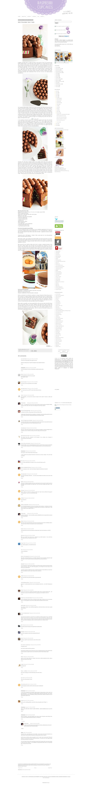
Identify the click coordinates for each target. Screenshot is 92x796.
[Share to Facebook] (35, 351)
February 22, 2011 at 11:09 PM (32, 388)
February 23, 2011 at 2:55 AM (34, 435)
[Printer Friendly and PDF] (48, 346)
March (58, 111)
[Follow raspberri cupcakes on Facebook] (62, 26)
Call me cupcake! (59, 341)
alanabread (58, 304)
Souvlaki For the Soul (59, 320)
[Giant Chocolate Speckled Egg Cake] (61, 51)
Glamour (57, 283)
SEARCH (42, 16)
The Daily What (58, 260)
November (59, 99)
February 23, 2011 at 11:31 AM (29, 521)
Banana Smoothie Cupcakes (61, 118)
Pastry (57, 82)
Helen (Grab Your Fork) (25, 435)
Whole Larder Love (59, 305)
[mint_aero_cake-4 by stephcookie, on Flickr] (35, 106)
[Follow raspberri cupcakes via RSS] (68, 33)
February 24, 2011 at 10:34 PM (31, 605)
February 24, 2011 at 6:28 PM (28, 590)
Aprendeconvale (24, 388)
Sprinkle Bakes (58, 319)
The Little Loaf (58, 313)
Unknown (22, 490)
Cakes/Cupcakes (26, 350)
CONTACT (29, 16)
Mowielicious (58, 331)
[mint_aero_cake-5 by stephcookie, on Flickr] (35, 160)
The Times (57, 275)
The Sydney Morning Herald (60, 261)
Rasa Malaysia (58, 256)
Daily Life (57, 284)
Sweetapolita (58, 317)
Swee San (22, 535)
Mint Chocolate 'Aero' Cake (61, 115)
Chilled (57, 75)
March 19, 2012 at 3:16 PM (34, 723)
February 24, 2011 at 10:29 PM (37, 597)
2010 (57, 123)
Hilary (22, 656)
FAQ (38, 16)
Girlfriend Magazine (59, 286)
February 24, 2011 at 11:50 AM (34, 582)
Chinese (57, 76)
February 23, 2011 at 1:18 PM (29, 528)
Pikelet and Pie (58, 323)
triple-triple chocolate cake (41, 71)
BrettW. (22, 700)
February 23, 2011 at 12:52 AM (37, 420)
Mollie (22, 481)
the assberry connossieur (25, 644)
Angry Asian (23, 543)
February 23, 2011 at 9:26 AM (30, 490)
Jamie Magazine (58, 274)
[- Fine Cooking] (58, 238)
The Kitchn (57, 253)
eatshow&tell (58, 301)
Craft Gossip (58, 257)
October (58, 101)
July (57, 105)
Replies (23, 721)
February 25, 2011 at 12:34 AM (34, 613)
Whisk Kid (57, 306)
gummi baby (23, 605)
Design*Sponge (58, 289)
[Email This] (31, 351)
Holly (22, 638)
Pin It (51, 346)
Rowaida (22, 631)
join (67, 351)
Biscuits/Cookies (58, 68)
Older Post (50, 767)
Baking (22, 350)
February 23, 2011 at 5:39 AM (30, 460)
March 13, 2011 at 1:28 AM (30, 690)
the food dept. (58, 294)
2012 (57, 95)
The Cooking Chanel (59, 265)
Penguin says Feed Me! (60, 326)
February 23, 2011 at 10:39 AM (32, 513)
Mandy (22, 521)
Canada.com (58, 280)
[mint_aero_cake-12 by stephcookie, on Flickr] (35, 288)
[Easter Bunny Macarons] (59, 61)
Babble (57, 258)
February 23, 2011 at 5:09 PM (28, 549)
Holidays (57, 77)
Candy (57, 73)
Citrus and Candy (59, 340)
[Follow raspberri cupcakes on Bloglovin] (63, 36)
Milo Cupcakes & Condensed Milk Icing (62, 170)
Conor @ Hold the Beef (25, 613)
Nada (22, 374)
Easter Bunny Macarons (60, 167)
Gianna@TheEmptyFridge (25, 410)
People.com (58, 263)
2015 (57, 91)
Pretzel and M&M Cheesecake (61, 168)
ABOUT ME (24, 16)
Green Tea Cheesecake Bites (62, 117)
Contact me (57, 358)
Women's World (58, 276)
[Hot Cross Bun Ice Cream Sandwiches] (62, 62)
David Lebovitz (58, 338)
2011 (57, 97)
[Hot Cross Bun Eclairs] (68, 61)
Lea (21, 677)
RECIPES (34, 16)
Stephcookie (23, 513)
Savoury (57, 85)
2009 (57, 125)
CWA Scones (58, 171)
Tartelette (57, 315)
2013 (57, 94)
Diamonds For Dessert (59, 337)
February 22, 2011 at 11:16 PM (29, 395)
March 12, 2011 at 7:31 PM (31, 684)
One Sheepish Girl (59, 327)
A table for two (58, 346)
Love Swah (58, 332)
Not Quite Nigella (59, 328)
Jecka (22, 395)
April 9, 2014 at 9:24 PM (27, 732)
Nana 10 (57, 262)
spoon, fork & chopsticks (60, 295)
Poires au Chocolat (59, 322)
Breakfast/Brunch (59, 71)
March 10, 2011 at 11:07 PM (27, 677)
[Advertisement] (65, 204)
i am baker (57, 300)
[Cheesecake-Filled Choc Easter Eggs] (68, 60)
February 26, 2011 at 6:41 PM (28, 638)
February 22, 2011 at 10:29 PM (31, 367)
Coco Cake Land (24, 684)
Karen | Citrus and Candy (25, 443)
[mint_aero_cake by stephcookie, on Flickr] (35, 118)
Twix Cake (57, 166)
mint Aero (30, 67)
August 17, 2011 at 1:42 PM (30, 707)
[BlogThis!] (32, 351)
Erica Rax (57, 336)
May (57, 108)
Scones (57, 86)
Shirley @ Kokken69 (24, 504)
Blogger (48, 782)
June (58, 107)
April (58, 110)
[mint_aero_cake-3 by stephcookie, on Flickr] (35, 344)
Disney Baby (58, 279)
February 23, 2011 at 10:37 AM (34, 504)
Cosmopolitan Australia (60, 288)
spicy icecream (58, 296)
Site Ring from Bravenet (64, 352)
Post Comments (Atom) (26, 769)
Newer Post (20, 767)
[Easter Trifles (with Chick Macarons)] (59, 60)
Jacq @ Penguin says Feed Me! (26, 420)
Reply (22, 364)
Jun (21, 549)
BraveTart (57, 342)
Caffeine (22, 498)
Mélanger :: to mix (59, 329)
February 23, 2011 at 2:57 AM (35, 443)
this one (38, 230)
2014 (57, 92)
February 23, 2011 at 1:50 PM (31, 543)
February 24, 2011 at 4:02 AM (29, 575)
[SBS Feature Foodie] (59, 249)
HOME (19, 16)
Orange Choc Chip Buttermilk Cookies (63, 114)
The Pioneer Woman (59, 267)
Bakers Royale (58, 343)
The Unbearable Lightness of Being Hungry (63, 310)
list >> (59, 351)
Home (35, 767)
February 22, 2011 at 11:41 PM (35, 410)
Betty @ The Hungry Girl (25, 556)
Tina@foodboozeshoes (25, 582)
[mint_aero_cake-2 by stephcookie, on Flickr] (35, 61)
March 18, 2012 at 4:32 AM (30, 714)
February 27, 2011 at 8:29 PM (29, 664)
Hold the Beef (58, 333)
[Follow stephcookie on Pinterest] (61, 33)
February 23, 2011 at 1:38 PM (30, 535)
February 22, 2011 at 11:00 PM (28, 374)
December (59, 98)
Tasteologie (58, 252)
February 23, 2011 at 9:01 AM (28, 481)
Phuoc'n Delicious (59, 324)
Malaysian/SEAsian (59, 81)
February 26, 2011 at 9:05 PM (35, 644)
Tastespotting (58, 251)
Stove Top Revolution (59, 318)
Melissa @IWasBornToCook (26, 467)
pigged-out (57, 297)
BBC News (57, 285)
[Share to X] (33, 351)
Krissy (22, 528)
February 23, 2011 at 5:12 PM (35, 556)
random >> (64, 351)
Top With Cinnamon (59, 309)
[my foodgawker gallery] (58, 245)
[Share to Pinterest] (36, 351)
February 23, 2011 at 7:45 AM (36, 467)
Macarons (57, 80)
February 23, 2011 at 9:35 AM (29, 498)
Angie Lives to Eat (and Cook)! (26, 597)
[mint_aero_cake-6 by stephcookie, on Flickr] (35, 209)
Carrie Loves (60, 402)
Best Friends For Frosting (60, 266)
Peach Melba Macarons (61, 120)
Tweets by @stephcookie (59, 222)
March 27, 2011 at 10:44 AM (28, 700)
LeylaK (22, 664)
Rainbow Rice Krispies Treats (61, 169)
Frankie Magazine (59, 272)
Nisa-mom (23, 460)
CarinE (22, 575)
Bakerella (57, 345)
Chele (22, 590)
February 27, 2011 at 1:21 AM (28, 656)
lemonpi (57, 299)
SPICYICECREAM (46, 777)
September (59, 102)
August (58, 104)
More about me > (58, 46)
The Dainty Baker (59, 314)
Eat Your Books (58, 271)
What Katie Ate (58, 308)
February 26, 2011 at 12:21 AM (29, 631)
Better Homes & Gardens (60, 281)
